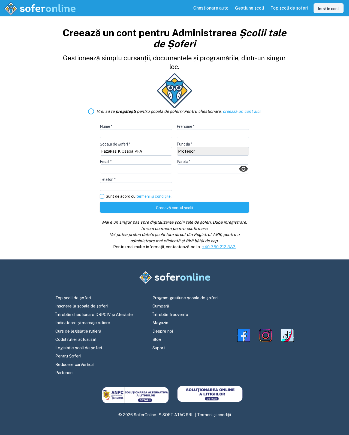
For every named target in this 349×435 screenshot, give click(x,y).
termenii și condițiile (153, 196)
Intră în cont (328, 9)
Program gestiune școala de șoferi (185, 297)
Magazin (160, 322)
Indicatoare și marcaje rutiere (82, 322)
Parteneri (64, 372)
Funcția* (184, 144)
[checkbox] (102, 196)
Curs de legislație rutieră (78, 331)
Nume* (106, 126)
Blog (156, 339)
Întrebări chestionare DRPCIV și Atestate (94, 314)
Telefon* (108, 179)
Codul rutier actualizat (76, 339)
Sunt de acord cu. (139, 196)
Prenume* (185, 126)
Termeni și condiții (214, 414)
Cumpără (160, 306)
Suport (158, 347)
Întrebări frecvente (170, 314)
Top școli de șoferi (73, 297)
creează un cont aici (241, 111)
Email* (106, 161)
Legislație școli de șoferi (78, 347)
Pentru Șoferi (68, 356)
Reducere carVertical (75, 364)
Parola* (183, 161)
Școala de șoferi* (115, 144)
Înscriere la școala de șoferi (81, 306)
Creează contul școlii (174, 208)
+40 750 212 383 (219, 246)
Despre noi (162, 331)
